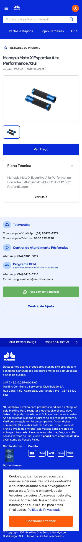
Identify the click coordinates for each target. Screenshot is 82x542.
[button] (73, 19)
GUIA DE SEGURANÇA (22, 342)
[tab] (11, 132)
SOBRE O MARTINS (57, 342)
